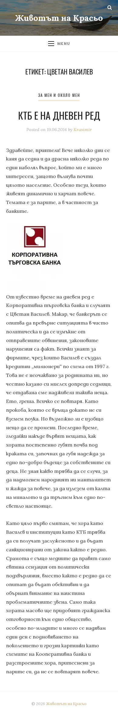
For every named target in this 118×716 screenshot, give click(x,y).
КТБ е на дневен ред (59, 115)
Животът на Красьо (59, 18)
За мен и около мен (59, 95)
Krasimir (83, 129)
